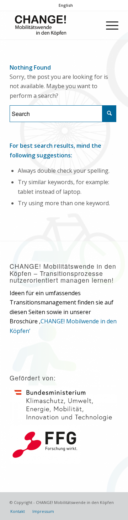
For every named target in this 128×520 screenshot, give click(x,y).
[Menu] (108, 25)
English (66, 5)
